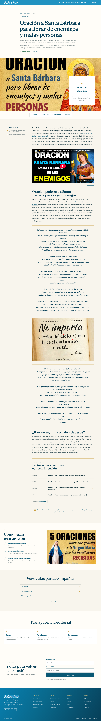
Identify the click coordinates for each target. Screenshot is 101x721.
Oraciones (61, 2)
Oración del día (36, 699)
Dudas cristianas (75, 2)
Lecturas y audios (71, 707)
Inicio (21, 13)
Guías (68, 699)
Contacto (86, 707)
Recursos (83, 2)
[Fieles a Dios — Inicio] (11, 2)
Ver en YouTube (90, 185)
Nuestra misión (87, 702)
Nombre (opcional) (50, 659)
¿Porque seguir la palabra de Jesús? (17, 134)
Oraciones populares (38, 704)
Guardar (68, 114)
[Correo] (15, 709)
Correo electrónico (50, 667)
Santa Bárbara (27, 13)
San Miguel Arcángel (55, 704)
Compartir (35, 51)
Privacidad (84, 718)
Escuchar (35, 114)
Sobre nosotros (87, 699)
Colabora (86, 704)
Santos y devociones (55, 699)
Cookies (89, 718)
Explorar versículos (49, 602)
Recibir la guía (70, 675)
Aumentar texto (57, 114)
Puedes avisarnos (72, 638)
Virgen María (53, 707)
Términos (95, 718)
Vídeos (68, 704)
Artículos (69, 702)
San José (52, 702)
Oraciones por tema (37, 702)
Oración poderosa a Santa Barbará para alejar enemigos (17, 131)
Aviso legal (78, 718)
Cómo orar (35, 707)
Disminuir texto (45, 114)
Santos (68, 2)
